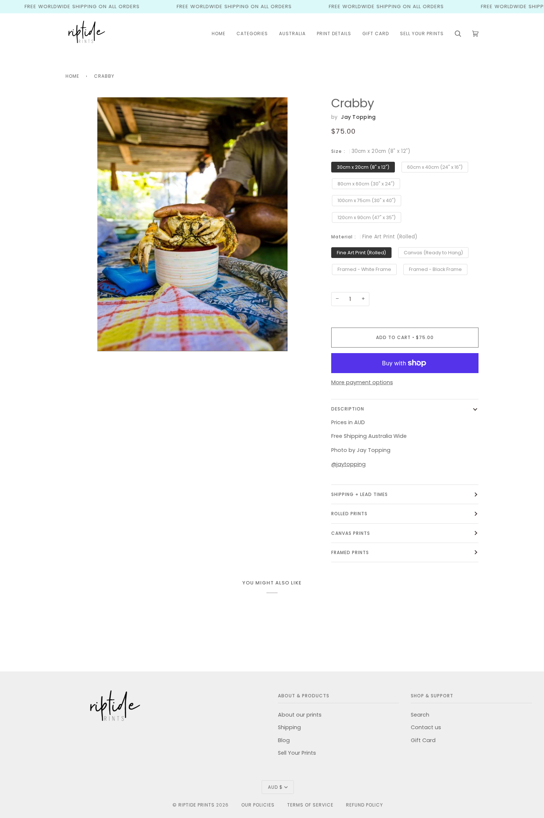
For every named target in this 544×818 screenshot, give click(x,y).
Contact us (426, 727)
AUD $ (275, 787)
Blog (284, 740)
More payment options (362, 382)
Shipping (289, 727)
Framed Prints (350, 552)
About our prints (300, 714)
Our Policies (258, 805)
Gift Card (423, 740)
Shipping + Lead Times (359, 494)
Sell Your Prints (297, 753)
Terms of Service (310, 805)
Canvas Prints (350, 533)
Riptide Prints (196, 805)
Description (347, 409)
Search (420, 714)
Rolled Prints (349, 513)
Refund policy (364, 805)
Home (72, 76)
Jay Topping (358, 117)
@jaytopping (348, 464)
